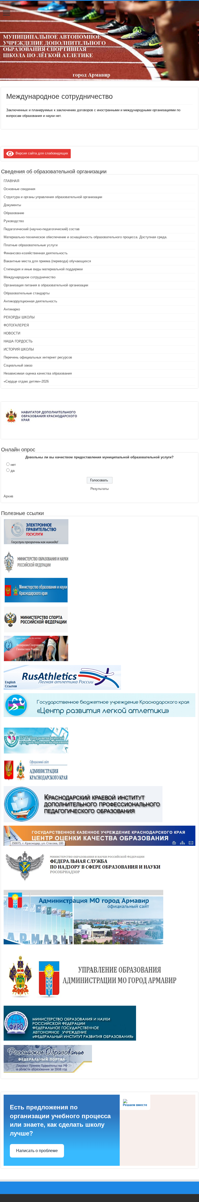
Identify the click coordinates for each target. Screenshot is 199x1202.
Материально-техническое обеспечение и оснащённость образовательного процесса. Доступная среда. (85, 237)
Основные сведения (19, 189)
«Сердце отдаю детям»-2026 (26, 381)
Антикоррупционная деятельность (30, 301)
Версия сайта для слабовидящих (41, 153)
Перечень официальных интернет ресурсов (38, 357)
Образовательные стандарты (26, 293)
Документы (12, 205)
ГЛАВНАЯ (11, 181)
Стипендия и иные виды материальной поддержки (43, 269)
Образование (14, 213)
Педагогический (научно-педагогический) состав (42, 229)
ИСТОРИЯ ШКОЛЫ (19, 349)
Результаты (99, 489)
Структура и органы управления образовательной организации (53, 197)
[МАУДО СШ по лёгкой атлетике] (99, 41)
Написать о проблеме (37, 1150)
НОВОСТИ (12, 333)
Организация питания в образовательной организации (46, 285)
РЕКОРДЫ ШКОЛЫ (19, 317)
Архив (8, 496)
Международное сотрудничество (29, 277)
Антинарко (12, 309)
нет (13, 465)
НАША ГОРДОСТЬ (18, 341)
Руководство (14, 221)
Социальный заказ (18, 365)
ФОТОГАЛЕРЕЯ (16, 325)
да (13, 471)
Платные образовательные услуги (31, 245)
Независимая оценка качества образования (38, 373)
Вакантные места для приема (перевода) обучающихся (47, 261)
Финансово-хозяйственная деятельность (36, 253)
